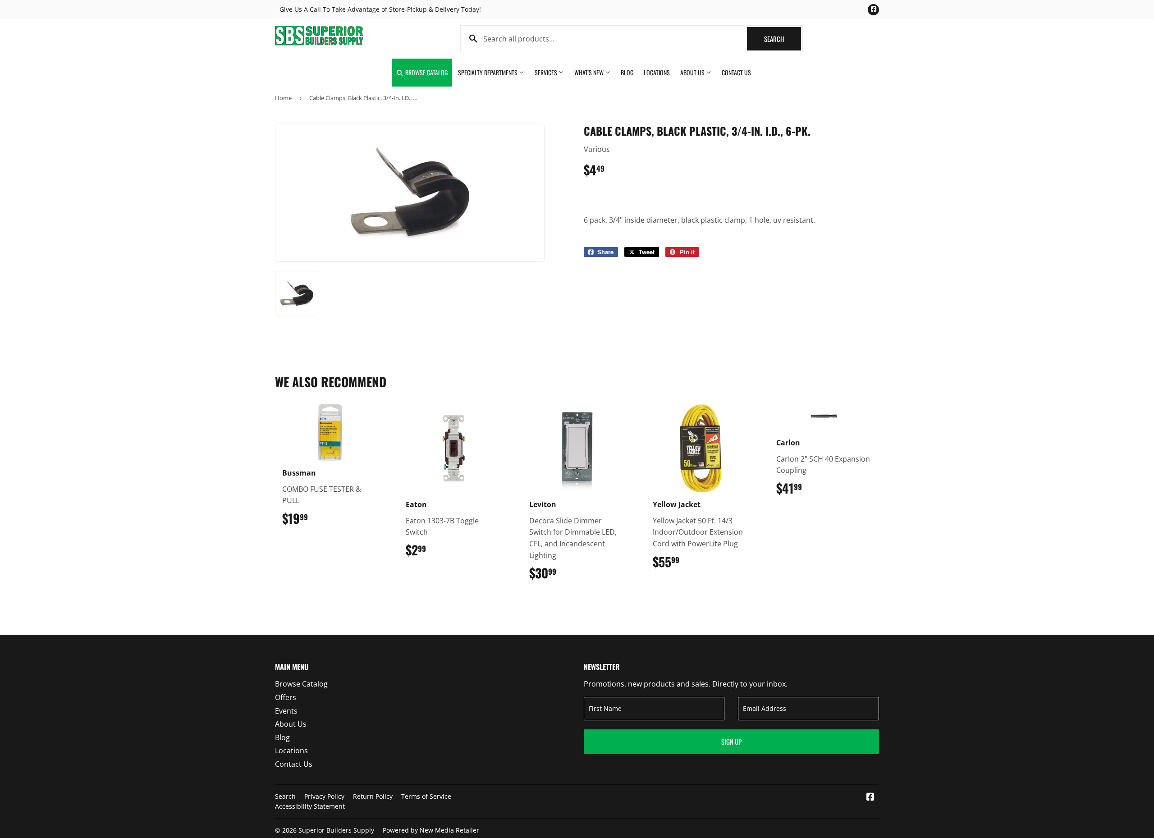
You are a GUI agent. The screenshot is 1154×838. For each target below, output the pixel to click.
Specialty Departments (488, 72)
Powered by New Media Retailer (431, 830)
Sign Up (731, 741)
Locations (657, 72)
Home (283, 98)
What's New (589, 72)
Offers (285, 697)
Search (782, 39)
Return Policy (373, 796)
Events (286, 711)
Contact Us (736, 72)
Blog (627, 72)
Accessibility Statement (310, 806)
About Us (693, 72)
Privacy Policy (324, 796)
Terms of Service (426, 796)
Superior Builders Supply (336, 830)
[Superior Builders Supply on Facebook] (870, 797)
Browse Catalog (426, 72)
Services (547, 72)
